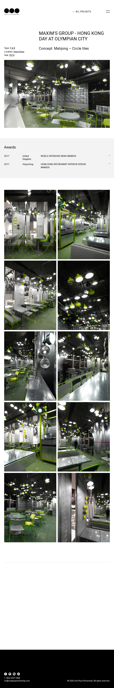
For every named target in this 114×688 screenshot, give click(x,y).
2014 (11, 55)
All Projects (83, 12)
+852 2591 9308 (13, 678)
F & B (12, 48)
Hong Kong (18, 51)
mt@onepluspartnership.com (17, 681)
